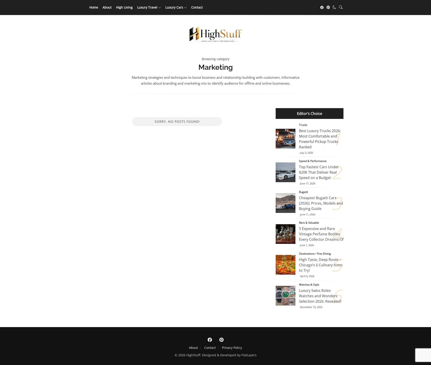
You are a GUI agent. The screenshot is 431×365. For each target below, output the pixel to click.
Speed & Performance (313, 161)
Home (93, 7)
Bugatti (303, 192)
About (107, 7)
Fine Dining (324, 254)
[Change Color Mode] (334, 7)
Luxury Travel (147, 7)
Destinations (307, 254)
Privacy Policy (232, 347)
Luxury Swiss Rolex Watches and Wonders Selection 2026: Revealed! (320, 296)
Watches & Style (309, 284)
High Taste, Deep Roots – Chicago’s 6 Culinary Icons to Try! (285, 265)
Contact (197, 7)
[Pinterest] (328, 7)
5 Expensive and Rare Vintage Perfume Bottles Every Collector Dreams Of (285, 234)
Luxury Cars (174, 7)
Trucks (303, 125)
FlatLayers (249, 355)
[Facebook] (322, 7)
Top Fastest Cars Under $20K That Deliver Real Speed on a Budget (285, 172)
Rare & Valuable (309, 223)
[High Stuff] (215, 42)
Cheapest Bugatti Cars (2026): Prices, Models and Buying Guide (285, 203)
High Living (124, 7)
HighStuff (193, 355)
